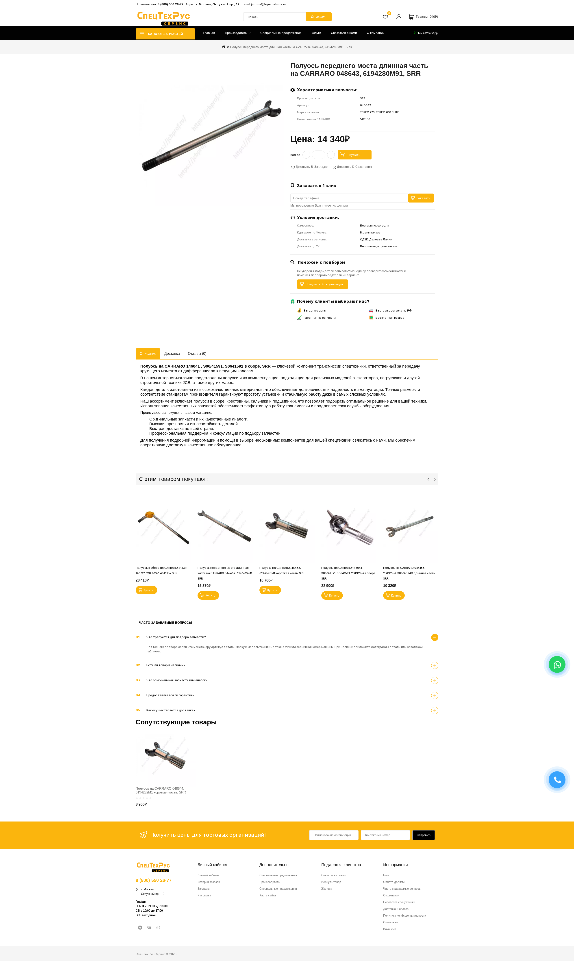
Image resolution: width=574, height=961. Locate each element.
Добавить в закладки (312, 166)
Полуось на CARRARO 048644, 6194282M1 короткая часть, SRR (161, 790)
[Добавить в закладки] (188, 517)
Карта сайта (267, 895)
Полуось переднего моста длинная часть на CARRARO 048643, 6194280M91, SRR (291, 47)
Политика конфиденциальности (404, 915)
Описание (148, 353)
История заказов (209, 882)
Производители (236, 33)
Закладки (204, 888)
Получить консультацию (325, 284)
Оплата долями (393, 882)
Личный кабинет (208, 875)
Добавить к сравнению (354, 166)
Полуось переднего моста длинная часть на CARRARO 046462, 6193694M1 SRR (225, 573)
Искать (321, 17)
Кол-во (295, 155)
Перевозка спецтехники (399, 902)
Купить (354, 155)
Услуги (316, 33)
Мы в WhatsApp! (427, 33)
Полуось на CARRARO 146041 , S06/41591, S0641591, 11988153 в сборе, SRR (348, 573)
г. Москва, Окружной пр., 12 (217, 4)
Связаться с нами (344, 33)
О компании (376, 33)
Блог (386, 875)
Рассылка (204, 895)
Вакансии (389, 929)
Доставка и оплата (396, 909)
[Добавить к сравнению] (188, 537)
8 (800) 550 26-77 (170, 4)
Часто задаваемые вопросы (402, 888)
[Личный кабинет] (398, 16)
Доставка (172, 353)
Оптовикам (390, 922)
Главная (209, 33)
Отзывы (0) (197, 353)
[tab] (287, 637)
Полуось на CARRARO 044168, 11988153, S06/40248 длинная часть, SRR (409, 573)
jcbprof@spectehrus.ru (268, 4)
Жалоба (326, 888)
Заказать (423, 198)
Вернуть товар (331, 882)
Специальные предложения (281, 33)
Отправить (424, 835)
